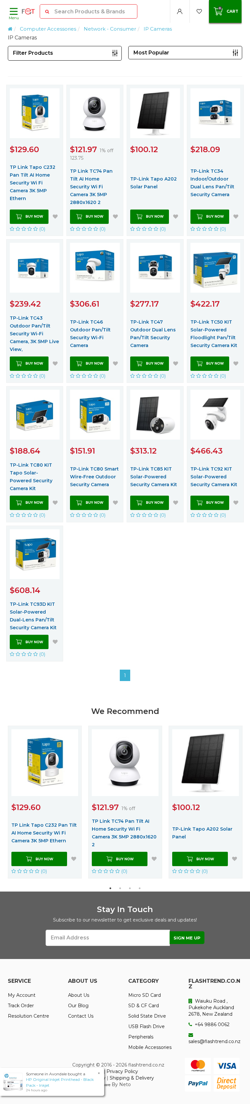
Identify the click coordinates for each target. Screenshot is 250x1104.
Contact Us (80, 1016)
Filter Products (33, 53)
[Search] (47, 11)
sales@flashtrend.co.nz (214, 1041)
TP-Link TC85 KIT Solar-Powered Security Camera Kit (153, 476)
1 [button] (110, 888)
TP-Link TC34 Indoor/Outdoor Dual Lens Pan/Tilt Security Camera (212, 182)
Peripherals (140, 1037)
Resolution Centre (28, 1016)
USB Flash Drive (146, 1026)
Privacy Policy (122, 1071)
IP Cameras (158, 29)
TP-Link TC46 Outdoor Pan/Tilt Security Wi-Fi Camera (90, 333)
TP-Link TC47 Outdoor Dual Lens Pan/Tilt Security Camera (153, 333)
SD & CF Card (143, 1006)
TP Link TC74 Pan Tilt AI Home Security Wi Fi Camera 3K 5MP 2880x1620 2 (91, 186)
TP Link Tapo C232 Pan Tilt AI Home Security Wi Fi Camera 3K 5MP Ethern (32, 182)
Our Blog (78, 1006)
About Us (78, 995)
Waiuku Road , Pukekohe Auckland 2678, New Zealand (211, 1007)
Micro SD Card (144, 995)
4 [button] (139, 888)
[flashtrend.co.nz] (28, 11)
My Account (21, 995)
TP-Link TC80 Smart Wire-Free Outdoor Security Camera (94, 476)
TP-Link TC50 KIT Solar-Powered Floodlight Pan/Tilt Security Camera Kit (213, 333)
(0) (42, 229)
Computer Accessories (48, 29)
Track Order (21, 1006)
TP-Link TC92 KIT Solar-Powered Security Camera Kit (213, 476)
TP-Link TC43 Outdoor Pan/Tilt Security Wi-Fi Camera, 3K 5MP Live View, (34, 333)
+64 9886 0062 (211, 1024)
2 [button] (120, 888)
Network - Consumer (110, 29)
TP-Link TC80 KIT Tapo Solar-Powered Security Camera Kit (31, 476)
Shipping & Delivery (132, 1078)
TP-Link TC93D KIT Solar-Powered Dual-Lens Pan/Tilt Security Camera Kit (33, 616)
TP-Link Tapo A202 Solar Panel (153, 183)
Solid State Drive (147, 1016)
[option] (45, 802)
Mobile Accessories (150, 1047)
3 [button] (130, 888)
